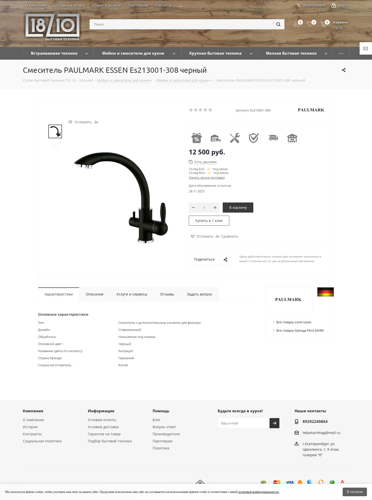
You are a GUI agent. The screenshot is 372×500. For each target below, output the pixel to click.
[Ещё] (341, 53)
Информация (101, 410)
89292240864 (314, 5)
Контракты (32, 433)
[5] (210, 110)
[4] (205, 110)
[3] (200, 110)
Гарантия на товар (104, 433)
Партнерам (162, 441)
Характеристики (59, 294)
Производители (166, 433)
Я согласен (355, 492)
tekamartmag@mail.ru (322, 432)
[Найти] (278, 24)
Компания (33, 410)
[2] (196, 110)
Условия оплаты (102, 419)
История (30, 426)
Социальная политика (42, 441)
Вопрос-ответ (164, 426)
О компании (33, 419)
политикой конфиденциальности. (258, 492)
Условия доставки (103, 426)
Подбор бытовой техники (110, 441)
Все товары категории (293, 322)
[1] (191, 110)
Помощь (161, 410)
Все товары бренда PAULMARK (300, 330)
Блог (156, 419)
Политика (161, 448)
